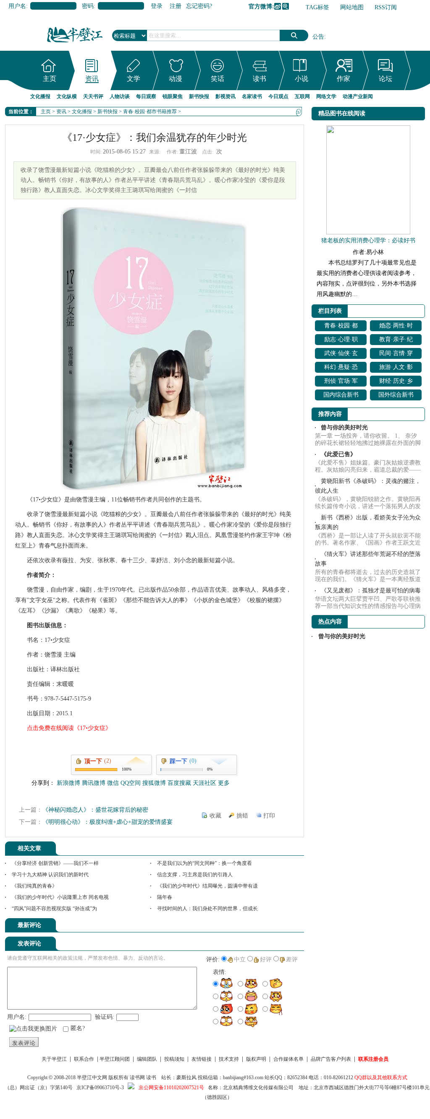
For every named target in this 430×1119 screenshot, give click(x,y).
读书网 (137, 1077)
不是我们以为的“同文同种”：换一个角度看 (204, 863)
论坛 (385, 78)
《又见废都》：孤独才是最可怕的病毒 (371, 590)
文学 (133, 78)
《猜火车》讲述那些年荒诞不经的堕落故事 (368, 559)
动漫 (175, 78)
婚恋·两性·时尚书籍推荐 (396, 326)
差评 (292, 959)
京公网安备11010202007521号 (171, 1087)
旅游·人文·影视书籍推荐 (396, 368)
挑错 (242, 816)
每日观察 (146, 96)
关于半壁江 (54, 1059)
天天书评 (93, 96)
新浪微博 (277, 6)
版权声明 (256, 1059)
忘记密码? (199, 6)
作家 (343, 78)
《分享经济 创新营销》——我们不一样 (55, 863)
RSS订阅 (386, 7)
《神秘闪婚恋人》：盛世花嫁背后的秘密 (95, 810)
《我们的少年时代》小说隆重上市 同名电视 (60, 897)
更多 (224, 783)
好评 (266, 959)
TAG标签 (317, 7)
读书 (259, 78)
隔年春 (164, 897)
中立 (240, 959)
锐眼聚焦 (173, 96)
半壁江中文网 (92, 1077)
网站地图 (352, 7)
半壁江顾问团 (115, 1059)
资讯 (92, 78)
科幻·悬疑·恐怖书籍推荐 (341, 368)
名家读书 (252, 96)
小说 (301, 78)
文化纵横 (67, 96)
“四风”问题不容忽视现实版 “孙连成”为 (54, 908)
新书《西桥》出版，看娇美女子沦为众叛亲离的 (368, 522)
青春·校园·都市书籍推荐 (150, 111)
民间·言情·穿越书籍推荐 (396, 354)
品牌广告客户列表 (331, 1059)
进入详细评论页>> (280, 926)
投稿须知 (174, 1059)
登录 (157, 6)
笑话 (217, 78)
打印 (269, 816)
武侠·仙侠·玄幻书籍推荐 (341, 354)
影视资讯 (225, 96)
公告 (318, 37)
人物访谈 (120, 96)
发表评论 (24, 1043)
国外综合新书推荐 (396, 396)
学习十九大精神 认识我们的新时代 (50, 875)
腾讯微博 (285, 6)
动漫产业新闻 (358, 96)
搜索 (294, 35)
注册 (175, 6)
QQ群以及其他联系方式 (380, 1077)
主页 (49, 78)
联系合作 (84, 1059)
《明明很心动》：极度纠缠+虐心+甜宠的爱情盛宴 (107, 822)
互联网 (302, 96)
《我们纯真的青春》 (34, 886)
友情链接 (201, 1059)
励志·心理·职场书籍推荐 (341, 340)
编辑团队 (147, 1059)
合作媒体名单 (288, 1059)
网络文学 (326, 96)
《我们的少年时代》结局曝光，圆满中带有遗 (207, 886)
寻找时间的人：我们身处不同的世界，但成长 (207, 908)
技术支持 (229, 1059)
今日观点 (278, 96)
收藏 (215, 816)
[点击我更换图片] (33, 1029)
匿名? (78, 1028)
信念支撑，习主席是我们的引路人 (195, 875)
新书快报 (199, 96)
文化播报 (40, 96)
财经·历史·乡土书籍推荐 (396, 382)
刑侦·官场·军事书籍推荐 (341, 382)
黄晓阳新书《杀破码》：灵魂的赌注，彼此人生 (368, 486)
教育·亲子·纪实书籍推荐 (396, 340)
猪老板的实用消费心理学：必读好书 (368, 240)
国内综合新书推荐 (341, 396)
